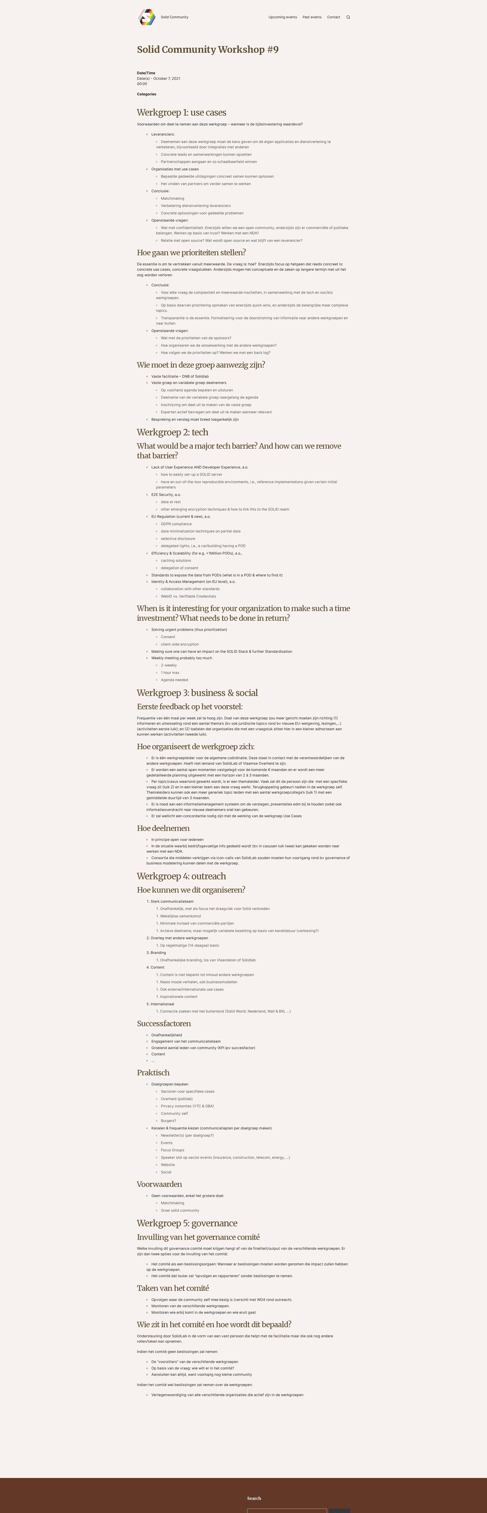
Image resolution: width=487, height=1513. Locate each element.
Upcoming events (283, 17)
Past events (312, 17)
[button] (348, 17)
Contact (333, 17)
